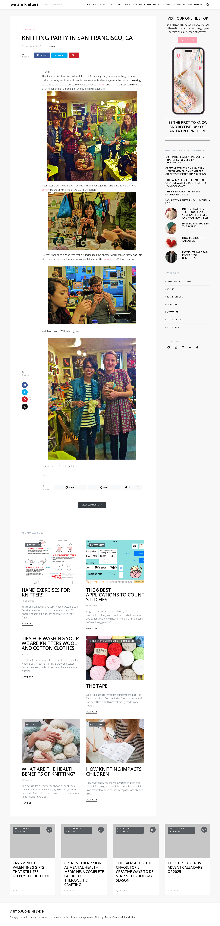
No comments (49, 46)
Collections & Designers (157, 4)
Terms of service (113, 917)
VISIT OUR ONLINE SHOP (27, 911)
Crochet (169, 289)
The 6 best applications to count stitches (115, 595)
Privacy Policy (128, 917)
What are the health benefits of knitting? (48, 771)
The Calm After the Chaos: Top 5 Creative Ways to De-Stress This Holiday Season (186, 182)
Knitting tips (94, 4)
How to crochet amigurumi (193, 239)
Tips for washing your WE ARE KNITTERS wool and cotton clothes (50, 643)
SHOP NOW (187, 40)
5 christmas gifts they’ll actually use (187, 202)
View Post (27, 623)
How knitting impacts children (114, 771)
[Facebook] (168, 347)
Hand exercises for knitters (46, 592)
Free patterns (195, 4)
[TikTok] (197, 347)
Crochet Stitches (133, 4)
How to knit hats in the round (195, 225)
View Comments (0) (92, 504)
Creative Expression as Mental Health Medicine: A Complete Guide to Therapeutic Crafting (185, 171)
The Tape (97, 686)
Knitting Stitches (112, 4)
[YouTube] (190, 347)
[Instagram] (176, 347)
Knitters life (179, 4)
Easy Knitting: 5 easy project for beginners (195, 255)
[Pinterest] (183, 347)
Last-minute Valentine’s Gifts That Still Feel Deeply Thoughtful (184, 159)
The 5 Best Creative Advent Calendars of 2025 (182, 193)
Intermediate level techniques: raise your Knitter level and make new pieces (195, 213)
